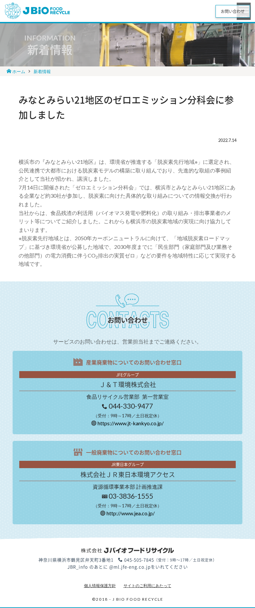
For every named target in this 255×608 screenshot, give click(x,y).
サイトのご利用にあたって (147, 585)
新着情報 (42, 71)
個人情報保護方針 (100, 585)
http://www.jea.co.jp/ (131, 513)
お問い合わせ (233, 11)
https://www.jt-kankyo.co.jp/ (131, 423)
